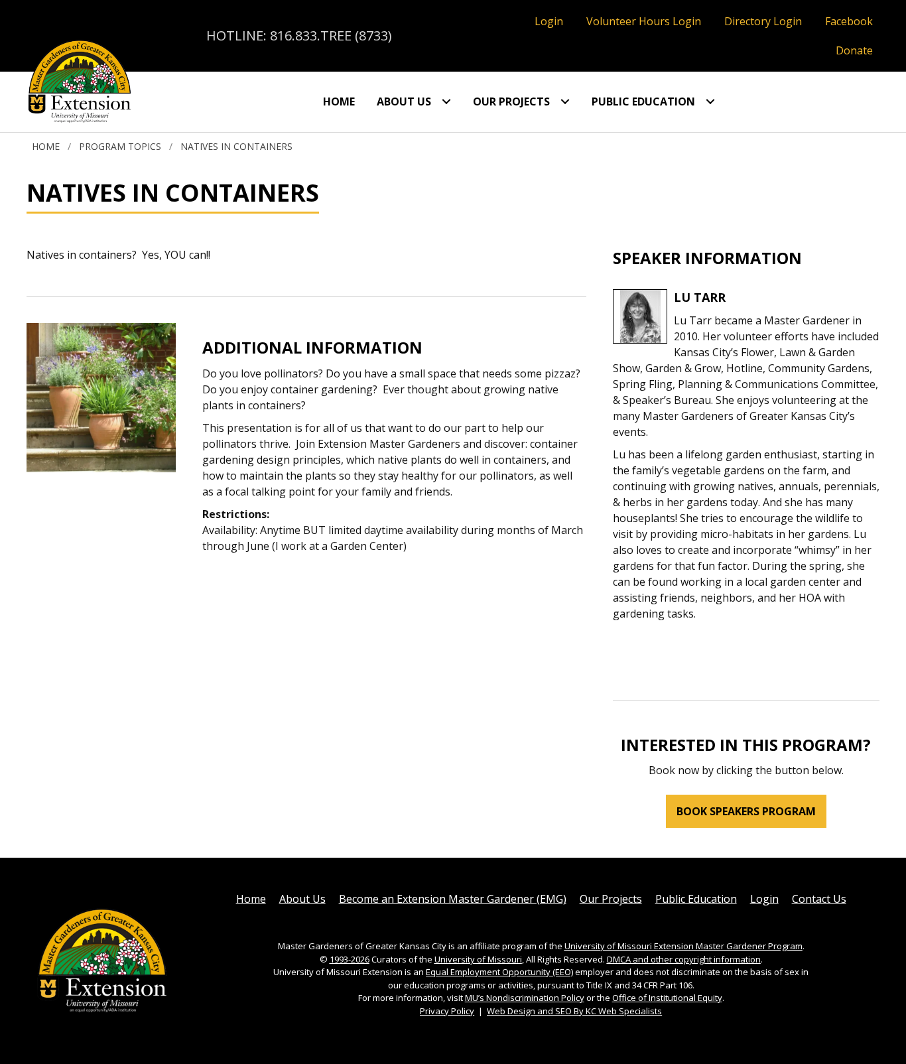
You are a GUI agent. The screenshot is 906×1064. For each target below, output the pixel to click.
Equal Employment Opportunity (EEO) (499, 972)
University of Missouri (478, 959)
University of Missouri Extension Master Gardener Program (683, 946)
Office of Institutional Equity (667, 998)
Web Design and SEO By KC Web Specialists (574, 1011)
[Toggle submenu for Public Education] (710, 101)
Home (46, 146)
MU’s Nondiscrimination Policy (524, 998)
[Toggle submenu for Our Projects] (565, 101)
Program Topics (120, 146)
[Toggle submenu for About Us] (446, 101)
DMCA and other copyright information (684, 959)
